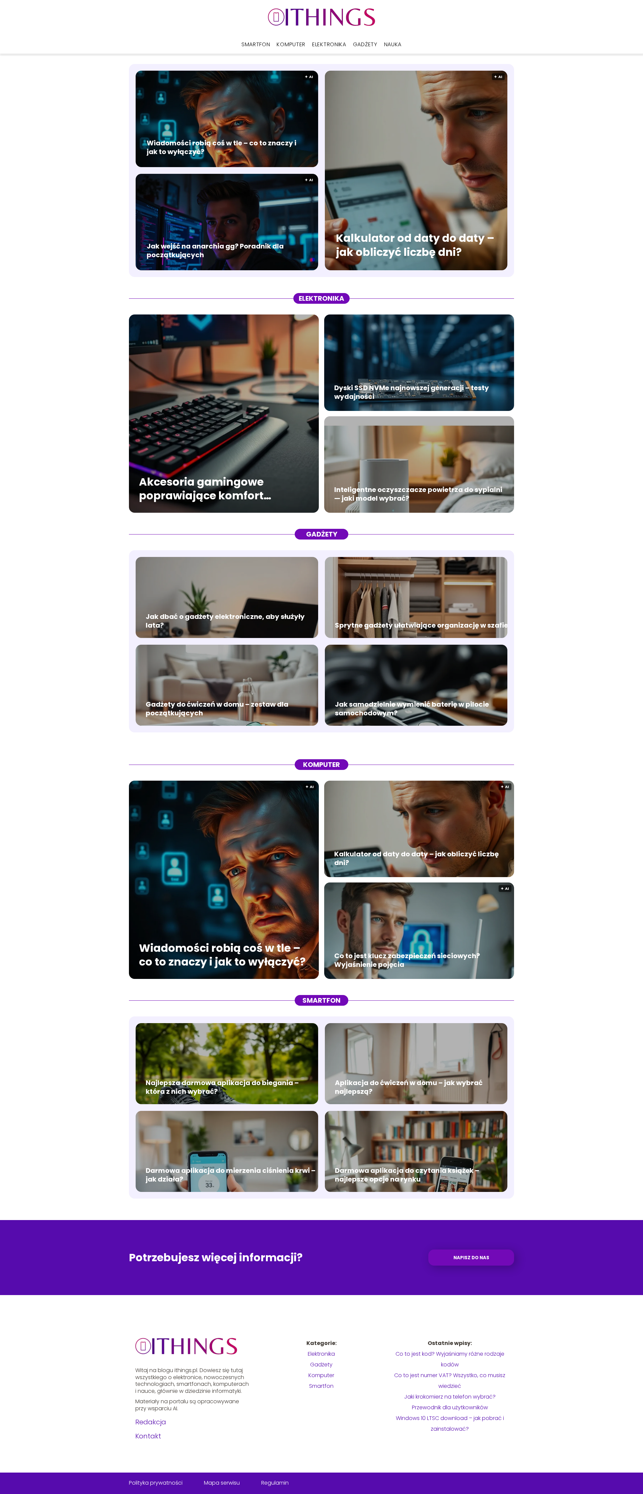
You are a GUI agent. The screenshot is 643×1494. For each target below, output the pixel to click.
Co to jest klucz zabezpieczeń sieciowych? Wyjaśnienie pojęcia (407, 960)
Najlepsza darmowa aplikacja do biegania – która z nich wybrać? (222, 1087)
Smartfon (255, 44)
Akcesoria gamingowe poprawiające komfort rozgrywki (201, 488)
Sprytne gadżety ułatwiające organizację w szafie (421, 625)
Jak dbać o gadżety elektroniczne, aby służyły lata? (225, 621)
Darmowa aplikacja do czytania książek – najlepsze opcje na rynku (407, 1175)
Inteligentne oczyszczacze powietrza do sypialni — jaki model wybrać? (418, 494)
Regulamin (275, 1483)
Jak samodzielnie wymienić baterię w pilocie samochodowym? (412, 708)
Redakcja (150, 1422)
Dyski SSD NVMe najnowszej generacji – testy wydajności (411, 392)
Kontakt (148, 1436)
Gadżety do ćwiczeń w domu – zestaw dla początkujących (217, 708)
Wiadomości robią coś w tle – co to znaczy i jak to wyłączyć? (221, 147)
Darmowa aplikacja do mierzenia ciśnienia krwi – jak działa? (230, 1175)
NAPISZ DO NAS (471, 1258)
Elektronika (329, 44)
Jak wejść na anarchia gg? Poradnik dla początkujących (215, 250)
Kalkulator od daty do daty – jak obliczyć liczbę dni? (415, 245)
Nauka (393, 44)
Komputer (291, 44)
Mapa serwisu (222, 1483)
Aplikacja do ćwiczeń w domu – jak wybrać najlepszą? (409, 1087)
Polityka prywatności (156, 1483)
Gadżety (365, 44)
